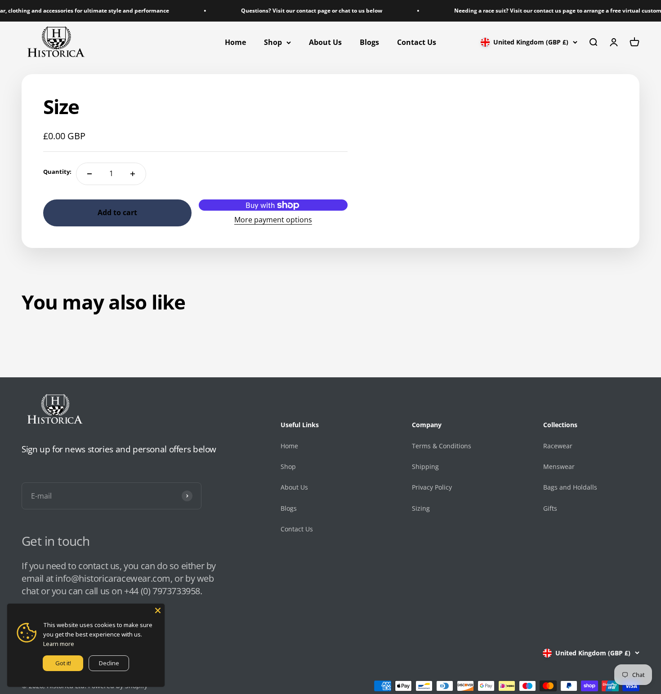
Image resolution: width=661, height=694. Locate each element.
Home (235, 42)
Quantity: (57, 172)
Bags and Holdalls (570, 487)
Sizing (421, 508)
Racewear (557, 446)
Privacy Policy (432, 487)
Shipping (425, 466)
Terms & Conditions (441, 446)
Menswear (559, 466)
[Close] (157, 610)
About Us (325, 42)
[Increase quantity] (133, 174)
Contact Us (416, 42)
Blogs (369, 42)
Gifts (550, 508)
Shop (273, 42)
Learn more (58, 644)
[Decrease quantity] (89, 174)
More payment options (273, 220)
